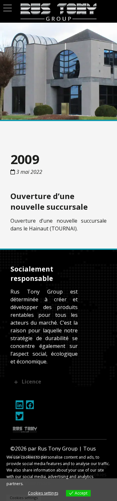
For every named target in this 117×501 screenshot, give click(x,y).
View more (37, 483)
